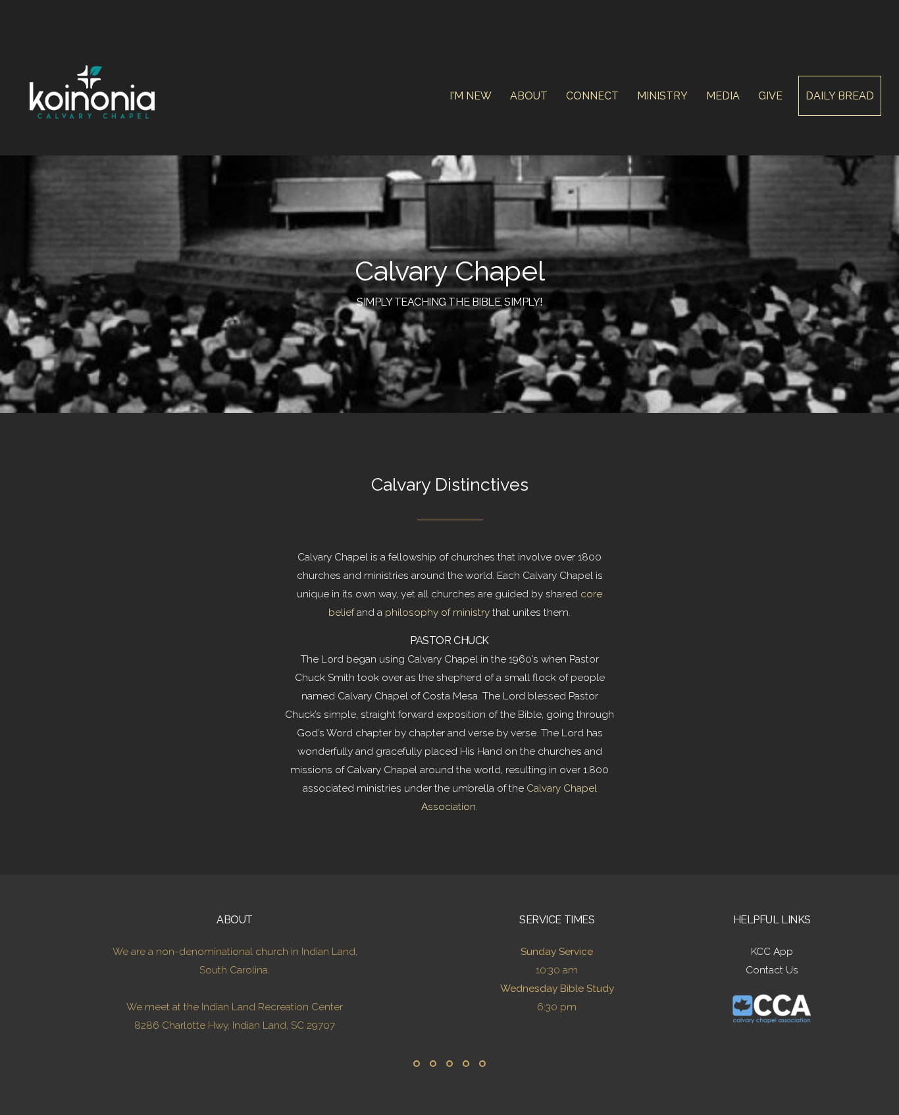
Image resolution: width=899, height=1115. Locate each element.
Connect (593, 96)
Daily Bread (840, 96)
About (530, 96)
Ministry (663, 96)
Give (770, 96)
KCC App (772, 952)
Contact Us (772, 970)
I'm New (472, 96)
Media (724, 96)
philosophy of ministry (437, 612)
